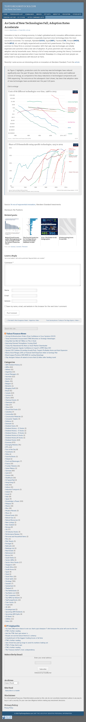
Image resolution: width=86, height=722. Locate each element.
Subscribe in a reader (12, 691)
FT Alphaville (13, 626)
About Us (56, 14)
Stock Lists (77, 14)
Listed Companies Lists (35, 17)
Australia (8, 377)
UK (6, 607)
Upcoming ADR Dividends (14, 612)
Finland (7, 459)
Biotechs (8, 386)
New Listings (9, 522)
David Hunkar (13, 30)
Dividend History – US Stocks (14, 17)
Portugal (8, 544)
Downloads (29, 14)
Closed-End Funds (11, 409)
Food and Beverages (12, 461)
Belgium (8, 384)
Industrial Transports (12, 489)
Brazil (7, 391)
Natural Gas (9, 518)
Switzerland (9, 586)
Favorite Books (10, 456)
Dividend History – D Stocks (14, 428)
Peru (7, 539)
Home (5, 14)
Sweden (8, 584)
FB (65, 40)
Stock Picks (9, 576)
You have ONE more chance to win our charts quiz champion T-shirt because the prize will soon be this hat (41, 629)
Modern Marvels (10, 511)
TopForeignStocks (11, 600)
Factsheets (9, 452)
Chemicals (8, 402)
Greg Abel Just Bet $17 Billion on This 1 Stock (20, 341)
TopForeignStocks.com (20, 6)
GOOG (42, 40)
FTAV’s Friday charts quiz (13, 645)
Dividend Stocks (10, 440)
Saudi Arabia (9, 558)
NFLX (12, 43)
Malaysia (8, 504)
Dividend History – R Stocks (14, 433)
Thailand (8, 588)
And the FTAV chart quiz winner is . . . (17, 633)
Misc (7, 508)
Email (6, 295)
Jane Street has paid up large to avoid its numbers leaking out (26, 643)
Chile (7, 405)
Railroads (8, 546)
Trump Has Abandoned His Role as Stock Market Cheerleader (26, 346)
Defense (8, 421)
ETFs (7, 447)
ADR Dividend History (12, 365)
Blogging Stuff (10, 388)
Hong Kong (9, 482)
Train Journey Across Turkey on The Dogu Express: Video (62, 320)
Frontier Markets (11, 466)
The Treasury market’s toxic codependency (20, 650)
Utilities (8, 619)
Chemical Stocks (10, 400)
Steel (7, 574)
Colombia (8, 412)
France (7, 464)
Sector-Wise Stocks (12, 562)
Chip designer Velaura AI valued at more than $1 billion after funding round (30, 357)
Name (6, 290)
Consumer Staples (11, 419)
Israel (7, 494)
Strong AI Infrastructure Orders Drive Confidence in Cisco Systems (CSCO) (30, 336)
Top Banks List (10, 593)
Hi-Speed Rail (10, 480)
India (7, 485)
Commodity (9, 414)
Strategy (8, 581)
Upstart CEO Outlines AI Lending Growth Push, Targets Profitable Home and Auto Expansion (36, 350)
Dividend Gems (10, 426)
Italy (6, 496)
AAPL (52, 40)
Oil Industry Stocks (11, 532)
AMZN (76, 40)
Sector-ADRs (9, 560)
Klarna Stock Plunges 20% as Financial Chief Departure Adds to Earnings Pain (31, 353)
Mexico (7, 506)
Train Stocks (9, 602)
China (7, 407)
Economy (13, 246)
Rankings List (9, 548)
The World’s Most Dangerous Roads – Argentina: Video (23, 320)
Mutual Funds (9, 515)
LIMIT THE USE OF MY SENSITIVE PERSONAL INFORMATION (52, 713)
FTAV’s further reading (12, 631)
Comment (18, 246)
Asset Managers (11, 374)
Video (7, 621)
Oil (6, 529)
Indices (39, 14)
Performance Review (12, 534)
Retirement (9, 553)
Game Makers (10, 468)
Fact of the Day (10, 449)
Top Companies (10, 595)
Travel (7, 605)
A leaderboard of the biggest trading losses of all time (24, 638)
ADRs (7, 367)
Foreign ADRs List (16, 14)
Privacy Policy (8, 708)
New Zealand (9, 525)
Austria (7, 379)
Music (7, 513)
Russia (7, 555)
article (77, 62)
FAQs (7, 454)
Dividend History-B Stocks (14, 438)
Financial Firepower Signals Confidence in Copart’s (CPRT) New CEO (28, 348)
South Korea (9, 569)
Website (7, 301)
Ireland (7, 492)
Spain (7, 572)
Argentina (8, 372)
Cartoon (8, 395)
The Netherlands (11, 591)
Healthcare (9, 478)
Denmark (8, 424)
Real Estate (9, 551)
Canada (7, 393)
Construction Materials (13, 417)
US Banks (8, 616)
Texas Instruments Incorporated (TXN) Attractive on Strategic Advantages (30, 339)
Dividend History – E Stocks (14, 431)
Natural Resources (11, 520)
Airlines (7, 369)
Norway (8, 527)
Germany (8, 471)
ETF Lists (47, 14)
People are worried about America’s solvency (20, 636)
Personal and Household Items (15, 536)
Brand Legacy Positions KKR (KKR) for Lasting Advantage (24, 355)
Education (66, 14)
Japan (7, 499)
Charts (7, 398)
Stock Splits (9, 579)
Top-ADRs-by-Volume (12, 598)
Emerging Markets (11, 445)
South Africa (9, 567)
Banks (7, 381)
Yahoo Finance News (16, 333)
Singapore (8, 565)
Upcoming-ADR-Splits (12, 614)
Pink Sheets (9, 541)
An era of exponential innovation (23, 204)
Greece (7, 475)
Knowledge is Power (12, 501)
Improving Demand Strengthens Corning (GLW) (21, 343)
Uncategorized (10, 609)
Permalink (25, 246)
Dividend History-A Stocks (14, 435)
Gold (7, 473)
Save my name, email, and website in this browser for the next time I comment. (36, 306)
